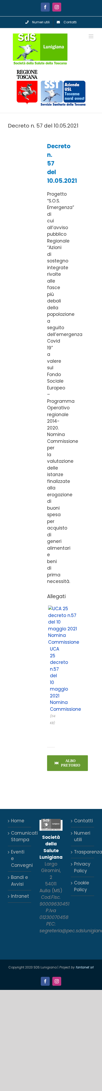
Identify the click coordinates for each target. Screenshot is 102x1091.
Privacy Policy (82, 867)
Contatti (83, 821)
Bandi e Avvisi (19, 880)
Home (17, 821)
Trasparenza (83, 852)
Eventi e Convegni (20, 858)
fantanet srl (85, 967)
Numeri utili (82, 836)
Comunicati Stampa (20, 836)
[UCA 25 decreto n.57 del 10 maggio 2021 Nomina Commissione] (64, 608)
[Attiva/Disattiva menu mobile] (91, 36)
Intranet (20, 896)
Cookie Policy (81, 886)
